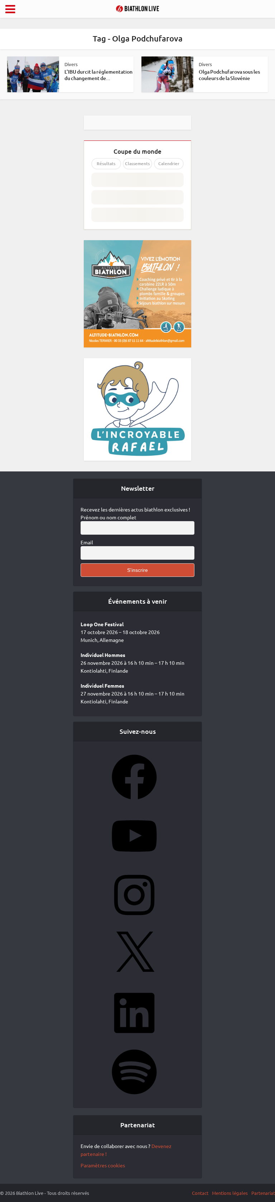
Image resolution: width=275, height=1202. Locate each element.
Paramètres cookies (103, 1165)
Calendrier (168, 163)
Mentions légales (230, 1193)
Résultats (106, 163)
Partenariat (263, 1193)
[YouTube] (134, 860)
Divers (71, 64)
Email (87, 542)
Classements (137, 163)
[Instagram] (134, 919)
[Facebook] (134, 801)
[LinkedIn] (134, 1037)
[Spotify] (134, 1096)
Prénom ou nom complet (108, 517)
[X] (134, 978)
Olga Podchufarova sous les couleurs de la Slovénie (229, 74)
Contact (200, 1193)
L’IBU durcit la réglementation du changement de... (98, 74)
